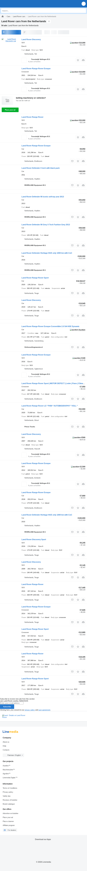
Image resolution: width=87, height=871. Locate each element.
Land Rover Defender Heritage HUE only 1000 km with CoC (47, 253)
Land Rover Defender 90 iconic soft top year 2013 (43, 197)
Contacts (6, 750)
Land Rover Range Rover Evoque (36, 69)
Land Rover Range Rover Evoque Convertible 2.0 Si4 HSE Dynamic (50, 326)
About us (6, 742)
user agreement (44, 710)
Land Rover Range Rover (32, 117)
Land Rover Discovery (31, 39)
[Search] (83, 10)
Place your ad (10, 110)
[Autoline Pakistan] (14, 3)
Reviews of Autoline (10, 800)
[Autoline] (2, 16)
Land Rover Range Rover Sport (35, 278)
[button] (83, 3)
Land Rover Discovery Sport (34, 539)
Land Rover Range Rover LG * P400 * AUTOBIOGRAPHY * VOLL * (50, 406)
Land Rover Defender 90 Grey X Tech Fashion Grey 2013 (46, 225)
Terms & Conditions (10, 788)
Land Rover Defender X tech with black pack (41, 168)
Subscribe (7, 707)
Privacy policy (8, 792)
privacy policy (30, 710)
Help (4, 746)
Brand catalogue (9, 804)
